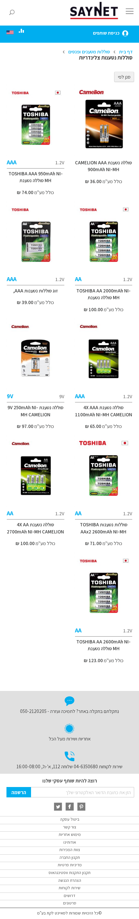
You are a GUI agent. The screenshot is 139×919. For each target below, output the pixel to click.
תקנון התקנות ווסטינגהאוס (69, 872)
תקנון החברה (69, 857)
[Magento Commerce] (95, 10)
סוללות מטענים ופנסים (88, 52)
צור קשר (69, 827)
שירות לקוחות (69, 888)
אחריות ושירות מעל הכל (70, 739)
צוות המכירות (69, 849)
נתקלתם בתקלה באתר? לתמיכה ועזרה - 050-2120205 (69, 711)
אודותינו (69, 842)
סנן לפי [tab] (124, 77)
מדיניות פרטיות (70, 865)
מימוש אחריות (70, 834)
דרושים (69, 895)
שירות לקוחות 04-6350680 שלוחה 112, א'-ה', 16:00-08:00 (69, 766)
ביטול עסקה (69, 819)
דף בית (125, 52)
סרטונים (69, 903)
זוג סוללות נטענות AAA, (35, 291)
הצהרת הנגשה (69, 880)
